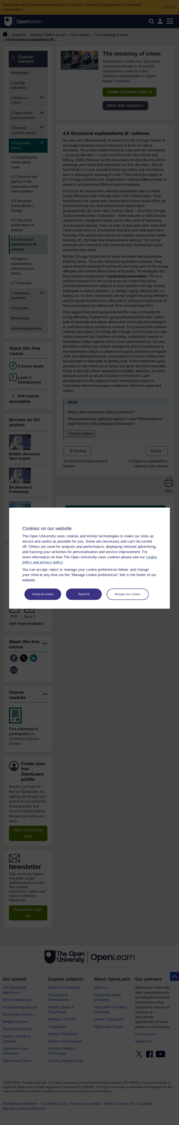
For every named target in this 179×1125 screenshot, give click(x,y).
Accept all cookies (42, 594)
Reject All (84, 594)
